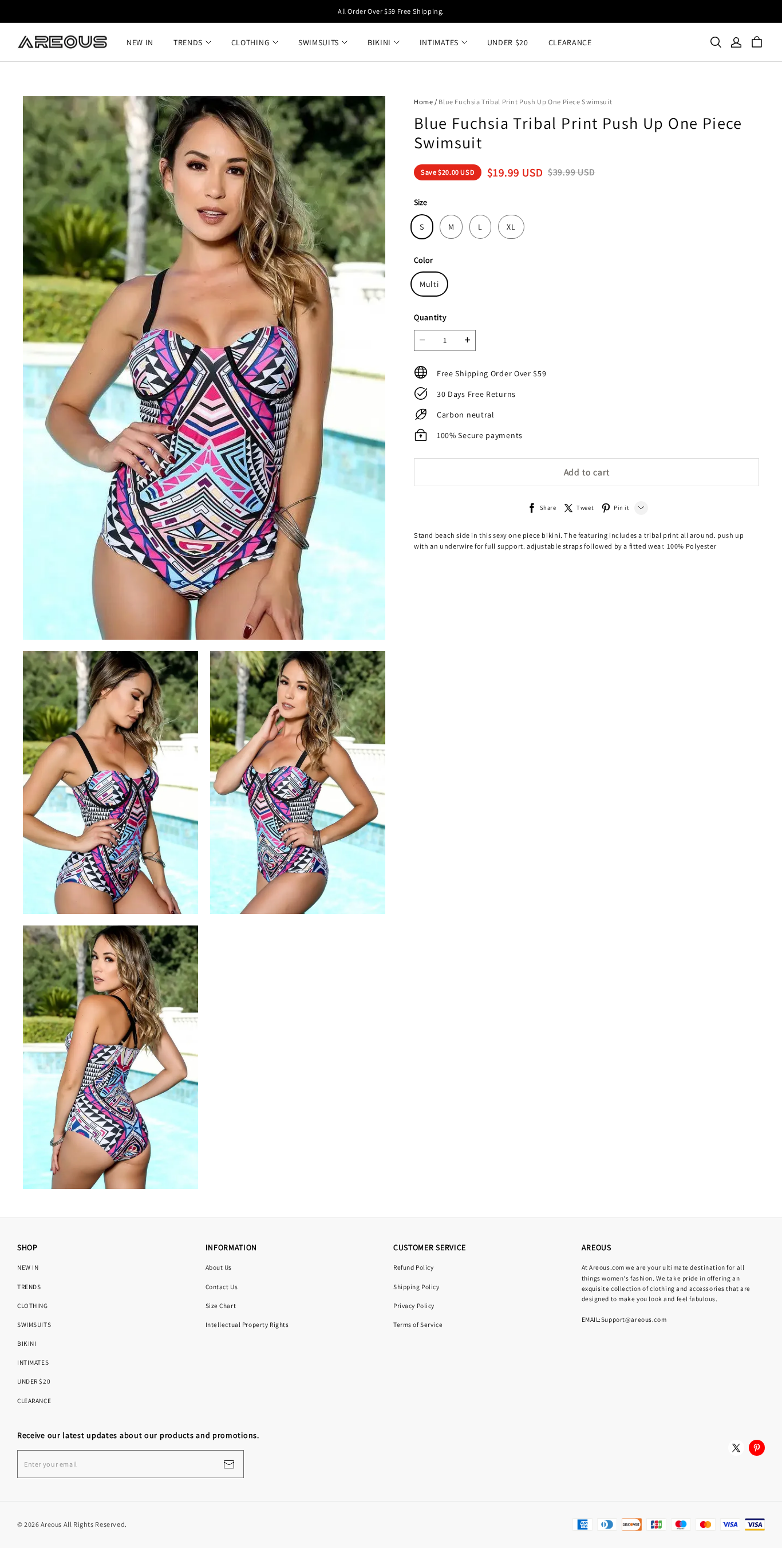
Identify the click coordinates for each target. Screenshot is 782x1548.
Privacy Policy (414, 1305)
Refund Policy (413, 1267)
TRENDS (188, 42)
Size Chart (221, 1305)
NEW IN (140, 42)
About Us (219, 1267)
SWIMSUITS (318, 42)
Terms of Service (418, 1324)
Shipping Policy (416, 1286)
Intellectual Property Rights (247, 1324)
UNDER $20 (507, 42)
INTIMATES (439, 42)
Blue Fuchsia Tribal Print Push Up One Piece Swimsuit (525, 102)
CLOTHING (250, 42)
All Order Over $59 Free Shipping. (391, 11)
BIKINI (379, 42)
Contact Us (222, 1286)
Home (423, 102)
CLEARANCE (570, 42)
